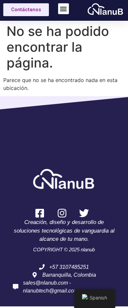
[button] (63, 8)
